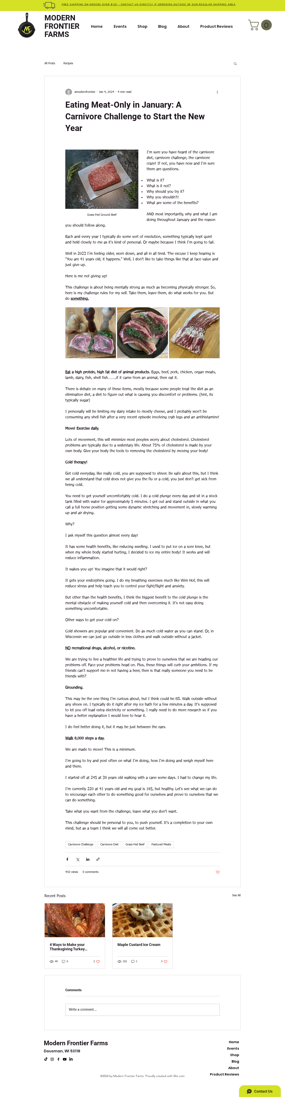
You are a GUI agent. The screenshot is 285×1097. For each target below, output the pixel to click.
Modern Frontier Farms (76, 1043)
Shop (234, 1055)
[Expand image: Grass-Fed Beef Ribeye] (142, 332)
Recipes (68, 63)
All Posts (49, 63)
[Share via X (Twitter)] (77, 859)
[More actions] (217, 92)
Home (234, 1042)
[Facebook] (58, 1059)
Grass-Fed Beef (135, 844)
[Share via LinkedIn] (88, 859)
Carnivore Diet (109, 844)
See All (236, 895)
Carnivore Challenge (80, 844)
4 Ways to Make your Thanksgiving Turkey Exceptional (67, 946)
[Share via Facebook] (67, 859)
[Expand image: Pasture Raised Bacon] (194, 332)
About (233, 1067)
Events (233, 1048)
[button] (261, 25)
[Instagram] (52, 1059)
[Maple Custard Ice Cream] (142, 920)
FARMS (56, 34)
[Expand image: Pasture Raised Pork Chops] (90, 332)
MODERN (59, 18)
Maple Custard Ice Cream (138, 944)
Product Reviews (224, 1074)
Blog (235, 1061)
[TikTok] (46, 1059)
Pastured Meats (161, 844)
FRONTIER (61, 26)
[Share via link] (98, 859)
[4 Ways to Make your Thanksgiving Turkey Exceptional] (75, 920)
